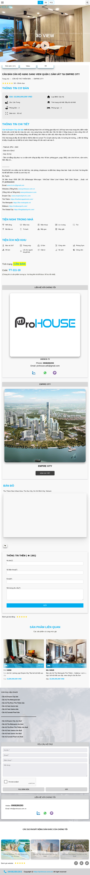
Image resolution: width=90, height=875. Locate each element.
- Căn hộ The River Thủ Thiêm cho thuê (14, 727)
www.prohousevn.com (28, 192)
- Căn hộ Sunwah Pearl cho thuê (12, 737)
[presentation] (6, 660)
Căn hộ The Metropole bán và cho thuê (45, 855)
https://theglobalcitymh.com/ (24, 209)
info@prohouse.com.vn (18, 808)
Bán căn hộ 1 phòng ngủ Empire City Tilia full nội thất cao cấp (23, 674)
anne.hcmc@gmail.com (15, 185)
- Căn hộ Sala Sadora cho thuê (11, 730)
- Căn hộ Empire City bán (9, 696)
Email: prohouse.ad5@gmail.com (45, 366)
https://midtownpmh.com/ (18, 206)
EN (46, 2)
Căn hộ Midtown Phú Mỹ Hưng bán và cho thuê (15, 855)
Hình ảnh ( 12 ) (10, 66)
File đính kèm (23, 789)
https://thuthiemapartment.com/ (22, 199)
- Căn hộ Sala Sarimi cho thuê (11, 733)
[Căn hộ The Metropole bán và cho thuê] (45, 849)
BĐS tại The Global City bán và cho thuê (74, 855)
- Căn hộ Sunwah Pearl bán (10, 712)
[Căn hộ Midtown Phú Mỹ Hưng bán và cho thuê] (15, 849)
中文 (51, 2)
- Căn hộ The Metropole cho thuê (12, 724)
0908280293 (17, 805)
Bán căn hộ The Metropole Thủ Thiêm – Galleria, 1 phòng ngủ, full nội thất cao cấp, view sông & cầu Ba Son (66, 674)
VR (46, 66)
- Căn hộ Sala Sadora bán (9, 709)
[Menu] (2, 2)
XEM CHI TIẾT (45, 473)
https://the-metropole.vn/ (22, 202)
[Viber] (51, 813)
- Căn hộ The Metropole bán (10, 700)
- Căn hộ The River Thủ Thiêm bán (12, 703)
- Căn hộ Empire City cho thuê (11, 721)
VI (40, 2)
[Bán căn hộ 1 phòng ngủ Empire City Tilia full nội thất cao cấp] (23, 653)
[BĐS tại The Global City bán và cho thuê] (74, 849)
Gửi (45, 605)
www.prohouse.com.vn (26, 189)
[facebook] (38, 813)
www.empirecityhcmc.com (21, 196)
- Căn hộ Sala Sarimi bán (9, 706)
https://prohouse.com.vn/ (43, 872)
